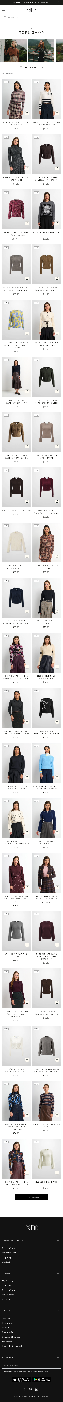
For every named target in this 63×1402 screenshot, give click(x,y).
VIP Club (6, 1299)
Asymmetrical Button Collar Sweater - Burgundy (16, 1014)
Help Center (8, 1294)
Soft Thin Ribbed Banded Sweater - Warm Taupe (16, 289)
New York (7, 1318)
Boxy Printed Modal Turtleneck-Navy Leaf (16, 1183)
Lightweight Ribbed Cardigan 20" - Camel (46, 289)
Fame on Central (27, 1396)
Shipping (6, 1257)
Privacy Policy (9, 1252)
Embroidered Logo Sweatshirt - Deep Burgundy (46, 956)
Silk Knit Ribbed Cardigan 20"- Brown (46, 1013)
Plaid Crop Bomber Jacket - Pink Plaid (46, 897)
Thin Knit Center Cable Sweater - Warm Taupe (46, 1070)
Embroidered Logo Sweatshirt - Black (16, 787)
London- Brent (9, 1332)
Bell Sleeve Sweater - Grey (16, 955)
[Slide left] (4, 2)
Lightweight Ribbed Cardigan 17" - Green (46, 401)
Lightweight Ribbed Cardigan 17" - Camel (16, 456)
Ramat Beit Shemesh (12, 1346)
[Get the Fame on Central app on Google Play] (41, 1378)
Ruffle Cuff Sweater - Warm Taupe (46, 456)
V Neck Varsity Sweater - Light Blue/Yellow (46, 787)
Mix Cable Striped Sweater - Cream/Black (16, 842)
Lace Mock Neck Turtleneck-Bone (16, 567)
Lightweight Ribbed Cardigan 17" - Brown (46, 179)
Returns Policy (9, 1290)
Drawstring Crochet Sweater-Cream (46, 344)
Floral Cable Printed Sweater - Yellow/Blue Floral (16, 345)
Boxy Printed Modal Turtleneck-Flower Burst (16, 677)
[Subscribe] (59, 1366)
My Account (8, 1281)
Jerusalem (7, 1341)
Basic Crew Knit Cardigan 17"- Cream (16, 1070)
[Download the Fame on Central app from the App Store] (22, 1378)
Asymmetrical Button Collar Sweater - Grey (16, 732)
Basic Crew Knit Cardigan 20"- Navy (16, 401)
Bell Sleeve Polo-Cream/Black (46, 677)
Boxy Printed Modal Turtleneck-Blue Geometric (16, 1126)
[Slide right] (58, 2)
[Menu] (3, 9)
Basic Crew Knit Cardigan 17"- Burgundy (46, 512)
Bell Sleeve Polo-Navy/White (46, 842)
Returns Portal (9, 1248)
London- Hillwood (11, 1336)
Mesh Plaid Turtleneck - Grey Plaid (16, 179)
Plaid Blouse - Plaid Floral (46, 567)
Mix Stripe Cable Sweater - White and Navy (46, 123)
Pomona (6, 1327)
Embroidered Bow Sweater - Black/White (46, 732)
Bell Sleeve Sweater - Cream (46, 1183)
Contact (6, 1262)
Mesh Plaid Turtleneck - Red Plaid (16, 123)
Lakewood (7, 1323)
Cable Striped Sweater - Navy (46, 1125)
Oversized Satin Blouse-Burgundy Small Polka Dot (16, 898)
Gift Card (6, 1285)
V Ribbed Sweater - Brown (16, 511)
